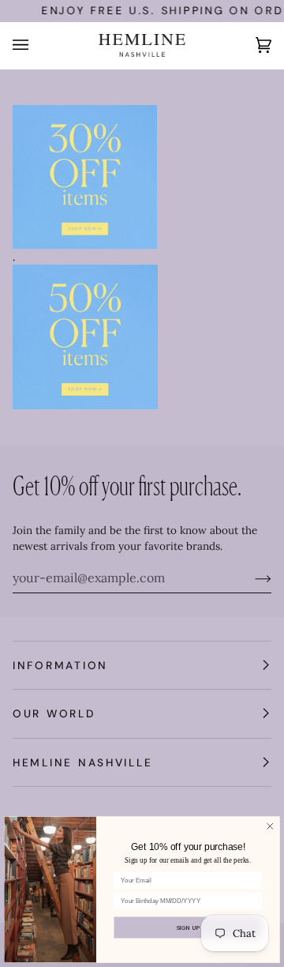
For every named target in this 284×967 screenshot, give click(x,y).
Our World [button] (54, 713)
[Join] (250, 577)
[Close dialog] (270, 826)
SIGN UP (188, 927)
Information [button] (60, 665)
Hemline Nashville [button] (82, 762)
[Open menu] (36, 45)
